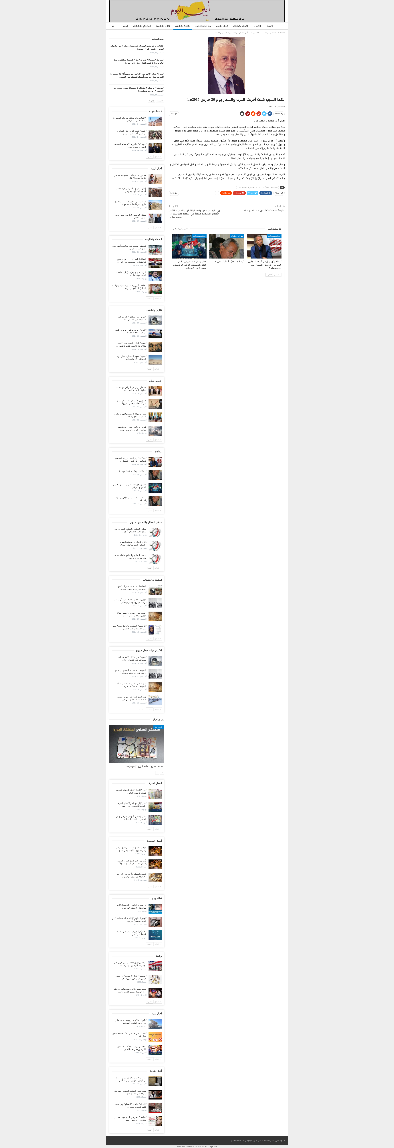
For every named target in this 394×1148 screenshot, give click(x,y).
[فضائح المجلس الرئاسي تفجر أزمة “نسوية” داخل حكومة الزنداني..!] (155, 218)
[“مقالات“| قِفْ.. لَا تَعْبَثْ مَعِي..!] (226, 246)
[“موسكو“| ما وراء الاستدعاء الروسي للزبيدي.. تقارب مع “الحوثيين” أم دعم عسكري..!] (155, 148)
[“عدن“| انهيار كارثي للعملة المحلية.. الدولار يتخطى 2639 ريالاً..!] (155, 794)
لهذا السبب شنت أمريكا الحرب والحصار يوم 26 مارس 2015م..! (257, 187)
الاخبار (258, 26)
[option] (136, 748)
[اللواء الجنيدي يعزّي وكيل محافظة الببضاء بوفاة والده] (155, 276)
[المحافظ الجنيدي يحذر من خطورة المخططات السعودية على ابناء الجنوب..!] (155, 263)
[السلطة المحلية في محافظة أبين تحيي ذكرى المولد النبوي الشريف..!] (155, 250)
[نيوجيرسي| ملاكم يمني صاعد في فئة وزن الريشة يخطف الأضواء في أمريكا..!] (155, 993)
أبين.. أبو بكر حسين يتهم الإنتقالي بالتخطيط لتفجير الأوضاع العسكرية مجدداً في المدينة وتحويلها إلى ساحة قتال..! (195, 213)
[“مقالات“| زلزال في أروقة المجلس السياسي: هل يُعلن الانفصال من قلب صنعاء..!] (264, 246)
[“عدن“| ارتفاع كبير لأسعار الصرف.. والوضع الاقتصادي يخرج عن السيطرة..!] (155, 807)
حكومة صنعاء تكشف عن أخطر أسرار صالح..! (263, 210)
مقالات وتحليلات (182, 26)
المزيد (125, 26)
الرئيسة (270, 26)
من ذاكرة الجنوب (203, 26)
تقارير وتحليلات (163, 26)
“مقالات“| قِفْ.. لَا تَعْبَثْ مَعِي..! (133, 471)
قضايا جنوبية (222, 26)
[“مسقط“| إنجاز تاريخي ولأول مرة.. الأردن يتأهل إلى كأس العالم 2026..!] (155, 979)
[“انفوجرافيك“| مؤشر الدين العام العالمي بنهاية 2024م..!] (136, 744)
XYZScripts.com (211, 1147)
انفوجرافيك (159, 727)
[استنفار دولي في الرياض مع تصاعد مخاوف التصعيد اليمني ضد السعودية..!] (155, 391)
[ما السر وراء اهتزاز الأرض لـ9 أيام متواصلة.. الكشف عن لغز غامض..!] (155, 909)
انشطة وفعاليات (240, 26)
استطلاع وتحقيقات (142, 26)
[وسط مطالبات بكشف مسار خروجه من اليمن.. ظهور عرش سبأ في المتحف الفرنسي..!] (155, 1081)
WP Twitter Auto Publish (186, 1147)
